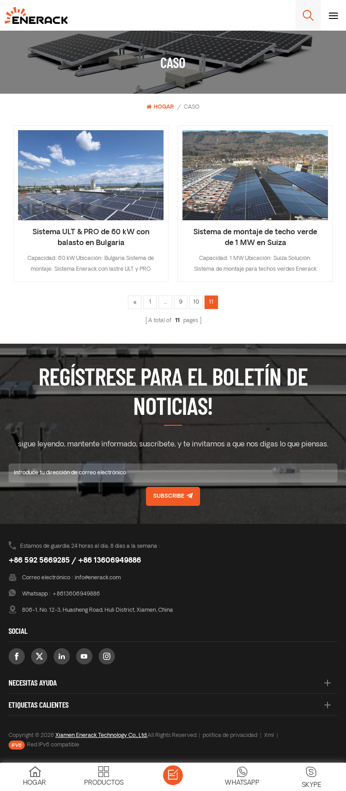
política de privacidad (230, 735)
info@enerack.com (98, 578)
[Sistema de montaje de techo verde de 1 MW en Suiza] (255, 175)
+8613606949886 (76, 594)
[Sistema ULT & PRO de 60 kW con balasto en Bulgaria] (91, 175)
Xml (269, 735)
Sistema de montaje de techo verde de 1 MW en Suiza (255, 238)
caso (192, 107)
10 (196, 302)
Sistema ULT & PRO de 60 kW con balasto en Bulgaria (91, 238)
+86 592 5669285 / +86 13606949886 (75, 560)
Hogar (164, 107)
